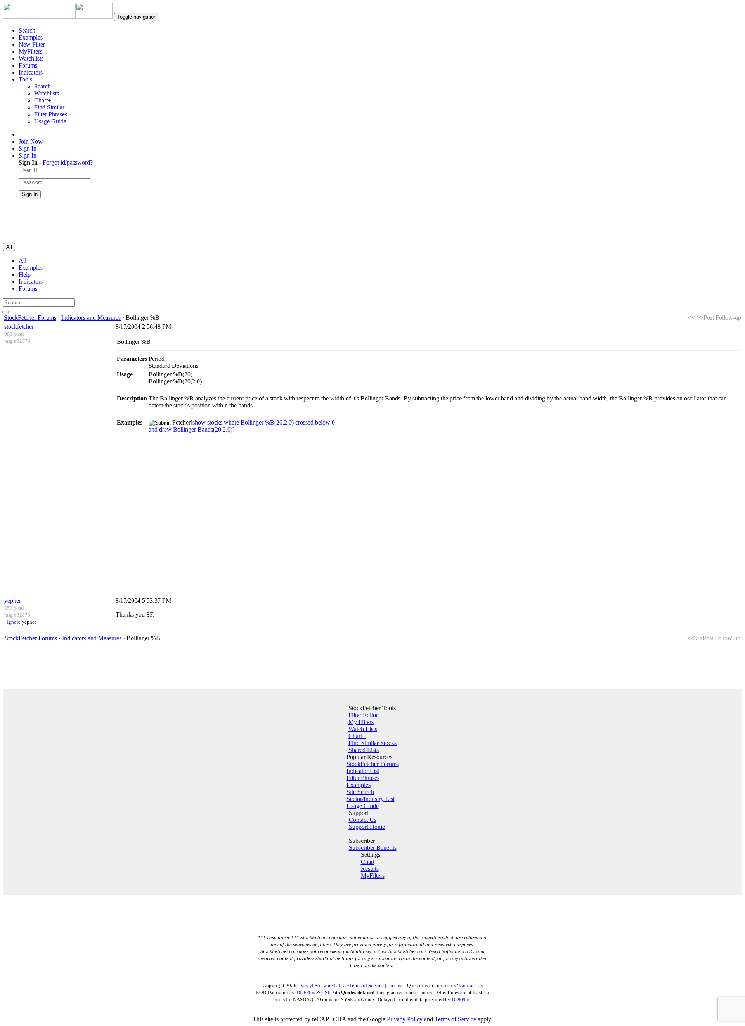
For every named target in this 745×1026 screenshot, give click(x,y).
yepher (12, 600)
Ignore (14, 622)
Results (370, 868)
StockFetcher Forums (30, 317)
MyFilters (30, 51)
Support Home (367, 826)
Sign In (27, 148)
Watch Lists (362, 729)
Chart (367, 861)
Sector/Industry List (371, 798)
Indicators (31, 72)
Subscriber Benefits (373, 847)
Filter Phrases (50, 114)
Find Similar (49, 107)
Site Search (360, 792)
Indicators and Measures (91, 317)
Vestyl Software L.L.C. (323, 985)
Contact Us (362, 819)
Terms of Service (366, 985)
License (395, 985)
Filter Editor (363, 715)
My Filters (361, 722)
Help (25, 274)
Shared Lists (363, 750)
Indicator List (363, 771)
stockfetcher (19, 326)
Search (27, 30)
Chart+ (42, 100)
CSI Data (330, 992)
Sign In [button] (27, 155)
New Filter (32, 44)
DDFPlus (305, 992)
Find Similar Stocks (372, 743)
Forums (28, 65)
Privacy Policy (405, 1019)
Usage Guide (50, 121)
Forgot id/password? (68, 162)
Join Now (31, 141)
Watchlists (31, 58)
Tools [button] (25, 79)
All (22, 260)
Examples (31, 37)
